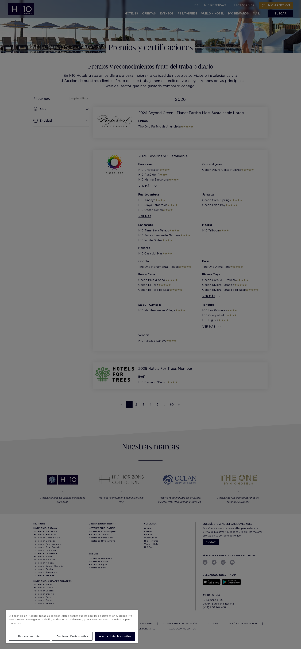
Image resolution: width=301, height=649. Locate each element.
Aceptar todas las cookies (115, 636)
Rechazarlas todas (29, 636)
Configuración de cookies (72, 636)
